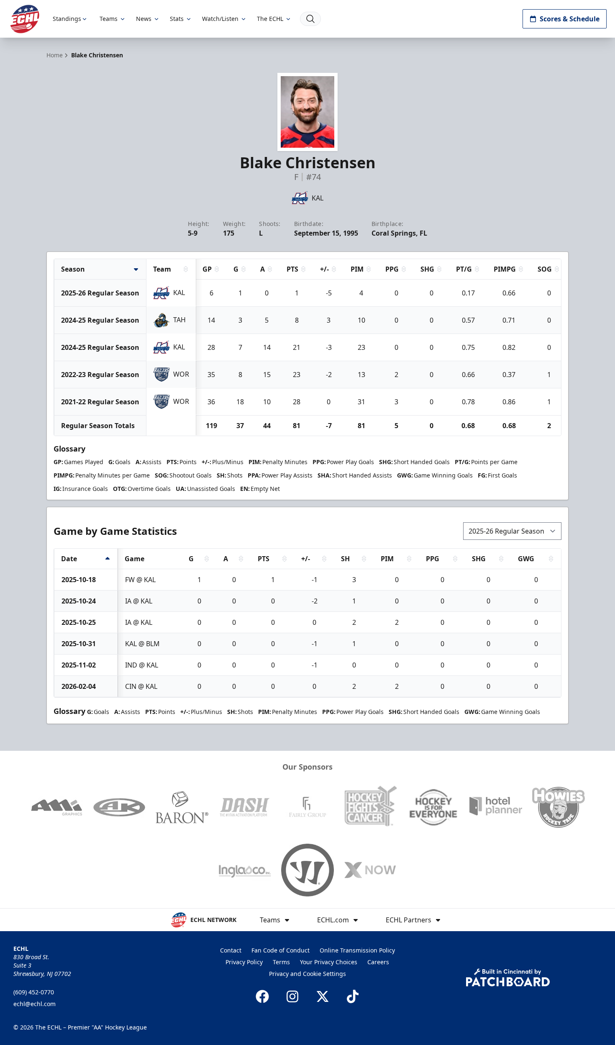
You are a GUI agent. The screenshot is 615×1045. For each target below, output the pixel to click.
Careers (378, 962)
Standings (67, 19)
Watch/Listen (220, 19)
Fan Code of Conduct (280, 950)
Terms (281, 962)
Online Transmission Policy (357, 950)
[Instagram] (292, 996)
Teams (109, 19)
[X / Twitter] (322, 996)
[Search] (310, 19)
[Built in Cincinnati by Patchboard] (508, 977)
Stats (177, 19)
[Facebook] (262, 996)
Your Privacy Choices (328, 962)
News (143, 19)
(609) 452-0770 (33, 992)
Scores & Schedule (570, 18)
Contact (230, 950)
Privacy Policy (244, 962)
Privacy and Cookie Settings (307, 974)
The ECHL (270, 19)
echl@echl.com (34, 1004)
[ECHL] (24, 19)
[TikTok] (352, 996)
